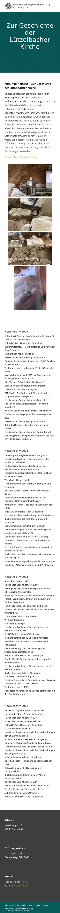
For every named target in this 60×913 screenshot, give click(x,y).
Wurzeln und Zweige (15, 623)
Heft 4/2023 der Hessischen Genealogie (24, 655)
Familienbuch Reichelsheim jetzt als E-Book (26, 605)
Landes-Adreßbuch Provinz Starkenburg (24, 714)
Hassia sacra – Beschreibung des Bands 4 (25, 400)
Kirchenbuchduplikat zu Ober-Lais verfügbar (26, 637)
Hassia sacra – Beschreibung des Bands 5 (25, 357)
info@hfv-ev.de (20, 885)
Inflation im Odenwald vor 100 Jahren (23, 757)
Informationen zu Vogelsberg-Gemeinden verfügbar (30, 561)
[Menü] (53, 5)
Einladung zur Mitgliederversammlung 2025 (26, 455)
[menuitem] (47, 6)
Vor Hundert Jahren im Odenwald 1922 (23, 721)
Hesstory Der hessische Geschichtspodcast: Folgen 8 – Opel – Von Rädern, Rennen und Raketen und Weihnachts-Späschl (30, 599)
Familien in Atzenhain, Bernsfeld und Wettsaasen (29, 565)
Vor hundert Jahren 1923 (17, 687)
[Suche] (47, 6)
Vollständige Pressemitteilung (21, 157)
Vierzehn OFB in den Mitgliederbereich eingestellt (29, 410)
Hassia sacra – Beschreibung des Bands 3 (25, 421)
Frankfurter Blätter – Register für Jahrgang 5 (26, 739)
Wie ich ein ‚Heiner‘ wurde (17, 480)
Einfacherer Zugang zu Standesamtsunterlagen (28, 743)
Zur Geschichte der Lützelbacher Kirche (24, 789)
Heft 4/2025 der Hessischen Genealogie (24, 343)
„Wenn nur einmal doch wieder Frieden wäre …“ (28, 785)
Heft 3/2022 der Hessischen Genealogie (24, 796)
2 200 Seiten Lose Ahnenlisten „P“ (21, 781)
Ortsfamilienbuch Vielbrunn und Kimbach (25, 385)
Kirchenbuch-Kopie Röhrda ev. (19, 353)
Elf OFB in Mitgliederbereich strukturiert (24, 710)
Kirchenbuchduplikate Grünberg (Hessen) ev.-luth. (29, 746)
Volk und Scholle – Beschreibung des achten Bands (29, 515)
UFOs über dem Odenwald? (18, 728)
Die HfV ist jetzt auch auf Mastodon (22, 634)
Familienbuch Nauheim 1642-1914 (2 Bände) (26, 536)
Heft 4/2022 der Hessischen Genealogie (24, 725)
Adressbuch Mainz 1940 (16, 581)
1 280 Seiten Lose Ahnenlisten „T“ (21, 717)
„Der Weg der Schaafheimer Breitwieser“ (24, 382)
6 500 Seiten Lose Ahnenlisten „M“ (21, 584)
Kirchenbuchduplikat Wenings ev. (21, 389)
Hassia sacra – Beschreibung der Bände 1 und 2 (28, 432)
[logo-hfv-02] (25, 6)
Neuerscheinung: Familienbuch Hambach (25, 525)
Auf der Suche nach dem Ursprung (22, 793)
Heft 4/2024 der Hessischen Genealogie (24, 511)
